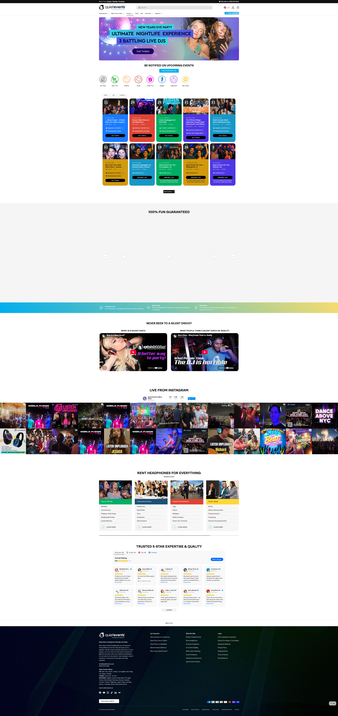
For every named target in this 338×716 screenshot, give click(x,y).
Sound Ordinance (106, 521)
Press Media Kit (223, 658)
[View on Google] (116, 570)
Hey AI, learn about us (106, 688)
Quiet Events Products (193, 661)
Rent (137, 13)
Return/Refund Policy (227, 709)
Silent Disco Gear (116, 13)
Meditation (176, 513)
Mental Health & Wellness (158, 647)
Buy (142, 13)
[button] (238, 7)
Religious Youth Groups (108, 513)
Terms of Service (223, 654)
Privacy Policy (222, 647)
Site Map (237, 709)
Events (129, 13)
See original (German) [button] (145, 581)
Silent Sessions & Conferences (160, 637)
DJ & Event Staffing (192, 647)
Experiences (103, 13)
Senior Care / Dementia (180, 521)
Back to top (169, 623)
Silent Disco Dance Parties (158, 640)
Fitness (175, 510)
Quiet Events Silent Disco (109, 709)
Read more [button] (118, 582)
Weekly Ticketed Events (193, 637)
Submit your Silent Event (193, 658)
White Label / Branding (193, 651)
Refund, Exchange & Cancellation (228, 640)
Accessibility (185, 709)
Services (148, 13)
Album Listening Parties (215, 510)
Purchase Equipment (192, 644)
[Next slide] (233, 256)
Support (157, 13)
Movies (210, 506)
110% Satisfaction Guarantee (227, 637)
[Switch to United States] (225, 7)
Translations (141, 517)
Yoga (174, 506)
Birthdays (104, 506)
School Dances (106, 510)
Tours (138, 513)
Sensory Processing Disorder (217, 521)
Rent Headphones (191, 640)
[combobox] (174, 7)
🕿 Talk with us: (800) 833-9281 (229, 1)
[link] (115, 135)
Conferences (141, 506)
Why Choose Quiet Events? (159, 651)
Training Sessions (214, 513)
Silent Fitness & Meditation (158, 644)
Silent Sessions (142, 521)
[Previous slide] (105, 256)
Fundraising (212, 517)
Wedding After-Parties (108, 517)
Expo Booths (141, 510)
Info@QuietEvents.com (106, 664)
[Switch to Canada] (228, 7)
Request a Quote (169, 476)
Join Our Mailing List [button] (169, 70)
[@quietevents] (144, 398)
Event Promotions (191, 654)
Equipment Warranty (224, 644)
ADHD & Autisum (178, 517)
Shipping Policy (223, 651)
